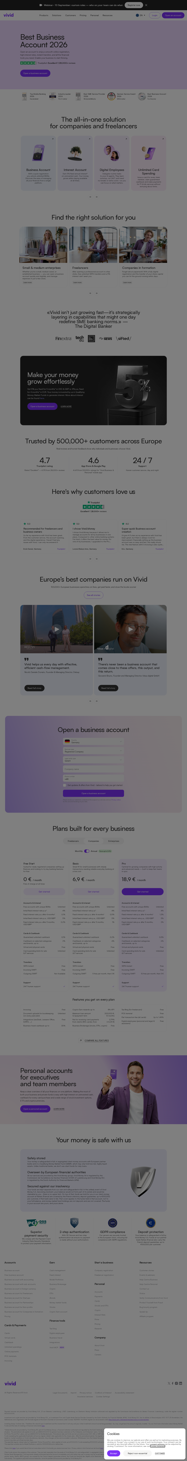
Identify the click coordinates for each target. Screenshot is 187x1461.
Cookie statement (157, 1446)
